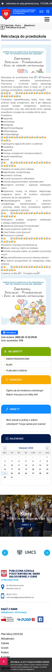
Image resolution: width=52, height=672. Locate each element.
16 (5, 469)
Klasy (9, 365)
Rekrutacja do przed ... (15, 27)
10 (12, 465)
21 (40, 469)
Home (18, 25)
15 (47, 465)
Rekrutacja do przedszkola (23, 36)
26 (26, 473)
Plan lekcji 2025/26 (16, 370)
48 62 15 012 (47, 11)
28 (40, 473)
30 (5, 477)
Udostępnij (11, 332)
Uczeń (4, 647)
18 (19, 469)
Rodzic (5, 652)
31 (12, 477)
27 (33, 473)
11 (19, 465)
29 (47, 473)
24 (12, 473)
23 (5, 473)
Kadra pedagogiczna (17, 359)
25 (19, 473)
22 (47, 469)
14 (40, 465)
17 (12, 469)
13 (33, 465)
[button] (3, 3)
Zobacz (25, 525)
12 (26, 465)
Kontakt (5, 656)
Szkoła (5, 643)
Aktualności (28, 25)
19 (26, 469)
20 (33, 469)
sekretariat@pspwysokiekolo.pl (42, 11)
